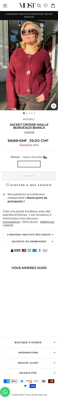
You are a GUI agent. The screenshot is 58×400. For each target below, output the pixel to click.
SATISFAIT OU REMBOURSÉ (29, 241)
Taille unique (29, 163)
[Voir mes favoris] (45, 6)
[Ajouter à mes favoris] (6, 277)
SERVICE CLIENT (28, 363)
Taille (27, 157)
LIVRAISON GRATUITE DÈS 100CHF (29, 234)
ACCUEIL (28, 119)
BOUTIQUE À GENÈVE (28, 342)
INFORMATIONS (28, 352)
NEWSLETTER (28, 373)
